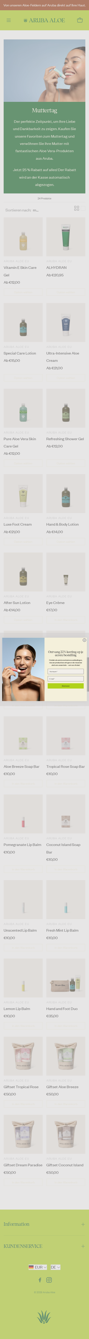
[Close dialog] (84, 640)
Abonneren (65, 686)
